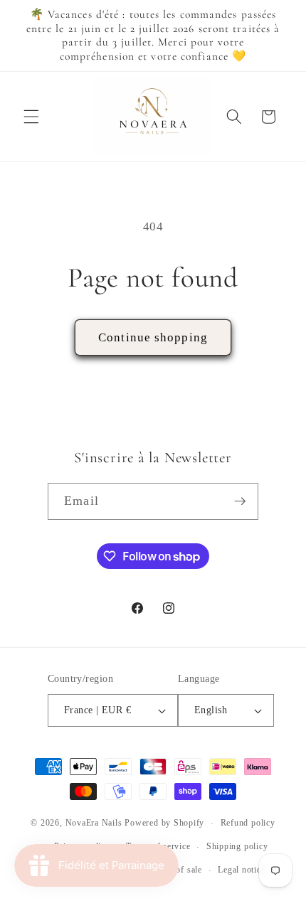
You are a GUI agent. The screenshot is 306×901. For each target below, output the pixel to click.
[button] (31, 117)
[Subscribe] (240, 501)
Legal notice (241, 870)
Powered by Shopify (164, 823)
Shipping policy (237, 846)
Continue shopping (153, 337)
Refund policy (248, 823)
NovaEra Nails (93, 823)
